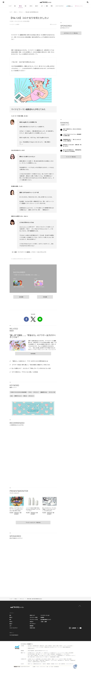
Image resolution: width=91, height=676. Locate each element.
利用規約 (42, 617)
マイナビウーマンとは (45, 615)
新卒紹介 (49, 659)
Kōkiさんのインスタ (25, 227)
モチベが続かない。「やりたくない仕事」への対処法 (24, 372)
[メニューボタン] (3, 2)
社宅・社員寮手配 (62, 663)
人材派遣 (29, 659)
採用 (47, 666)
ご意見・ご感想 (44, 621)
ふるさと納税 (41, 655)
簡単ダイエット (18, 396)
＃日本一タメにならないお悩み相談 (19, 21)
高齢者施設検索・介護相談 (54, 656)
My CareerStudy (47, 655)
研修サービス (30, 663)
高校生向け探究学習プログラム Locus (41, 650)
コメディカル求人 (54, 660)
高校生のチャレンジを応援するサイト (50, 652)
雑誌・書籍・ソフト (39, 654)
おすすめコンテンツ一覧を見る (71, 33)
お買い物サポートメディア (70, 655)
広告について (32, 615)
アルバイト (30, 647)
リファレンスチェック (69, 663)
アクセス (37, 666)
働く (15, 6)
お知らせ (31, 621)
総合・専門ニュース (39, 652)
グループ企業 (51, 666)
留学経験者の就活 (36, 645)
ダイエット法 (52, 392)
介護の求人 (30, 661)
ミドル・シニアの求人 (40, 647)
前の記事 (21, 297)
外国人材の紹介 (43, 661)
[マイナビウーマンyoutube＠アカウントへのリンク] (80, 628)
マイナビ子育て (66, 654)
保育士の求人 (67, 660)
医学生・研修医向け (48, 645)
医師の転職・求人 (61, 660)
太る (12, 396)
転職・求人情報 (55, 645)
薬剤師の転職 (42, 660)
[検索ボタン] (87, 2)
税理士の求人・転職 (31, 660)
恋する (31, 6)
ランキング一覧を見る (71, 156)
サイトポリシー (33, 623)
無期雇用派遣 (73, 660)
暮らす (36, 6)
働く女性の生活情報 (31, 654)
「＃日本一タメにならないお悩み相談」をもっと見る (25, 275)
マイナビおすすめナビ (14, 635)
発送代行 (44, 663)
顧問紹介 (37, 660)
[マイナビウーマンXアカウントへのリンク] (77, 628)
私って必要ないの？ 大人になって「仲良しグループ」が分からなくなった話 (31, 368)
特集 (51, 6)
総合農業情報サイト (59, 654)
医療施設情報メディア (61, 655)
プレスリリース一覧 (34, 619)
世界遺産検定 (53, 654)
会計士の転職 (69, 659)
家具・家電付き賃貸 (31, 656)
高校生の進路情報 (31, 650)
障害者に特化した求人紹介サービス (51, 647)
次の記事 (45, 297)
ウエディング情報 (46, 654)
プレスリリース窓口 (34, 617)
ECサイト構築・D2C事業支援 (33, 655)
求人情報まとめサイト (31, 652)
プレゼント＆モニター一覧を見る (33, 522)
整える (20, 6)
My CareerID (54, 655)
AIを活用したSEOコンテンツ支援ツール (42, 656)
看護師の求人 (47, 660)
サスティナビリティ (43, 666)
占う (42, 6)
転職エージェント (55, 659)
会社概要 (34, 666)
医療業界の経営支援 (36, 661)
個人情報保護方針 (56, 666)
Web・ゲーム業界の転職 (36, 659)
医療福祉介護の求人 (31, 648)
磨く (26, 6)
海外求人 (60, 645)
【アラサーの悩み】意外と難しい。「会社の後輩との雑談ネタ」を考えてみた (30, 364)
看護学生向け (42, 645)
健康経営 (48, 663)
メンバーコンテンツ (59, 6)
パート (34, 647)
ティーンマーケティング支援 (62, 652)
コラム (29, 392)
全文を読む (33, 353)
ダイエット (21, 12)
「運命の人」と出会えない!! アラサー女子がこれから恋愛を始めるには (29, 361)
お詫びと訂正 (32, 627)
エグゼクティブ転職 (62, 659)
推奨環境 (31, 625)
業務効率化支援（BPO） (37, 663)
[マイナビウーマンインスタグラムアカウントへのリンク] (70, 628)
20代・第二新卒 (44, 659)
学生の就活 (30, 645)
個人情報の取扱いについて (46, 619)
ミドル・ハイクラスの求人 (68, 645)
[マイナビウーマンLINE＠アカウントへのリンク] (74, 628)
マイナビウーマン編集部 (14, 24)
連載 (47, 6)
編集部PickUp (44, 392)
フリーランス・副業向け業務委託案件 (64, 647)
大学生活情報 (71, 652)
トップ (10, 6)
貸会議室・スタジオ (54, 663)
